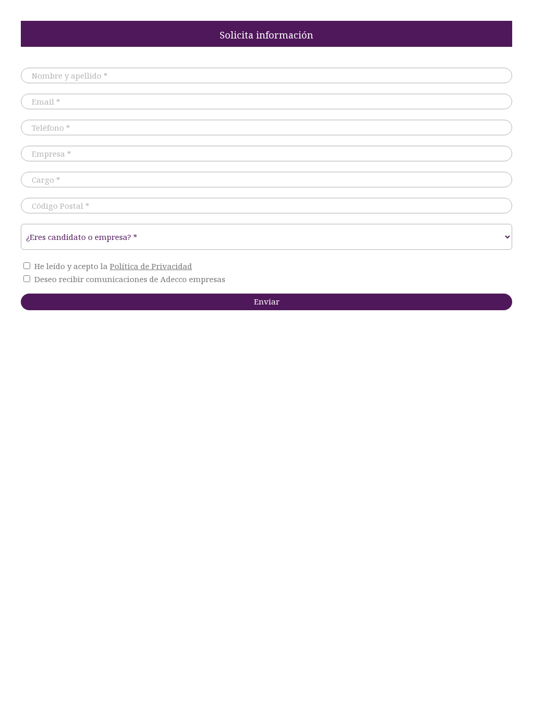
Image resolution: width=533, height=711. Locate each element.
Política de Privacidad (151, 266)
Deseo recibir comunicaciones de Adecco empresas (129, 279)
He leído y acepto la (113, 266)
